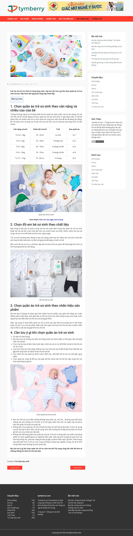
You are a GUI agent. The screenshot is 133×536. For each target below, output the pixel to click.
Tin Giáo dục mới (22, 461)
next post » (77, 468)
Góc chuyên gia (66, 19)
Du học (93, 85)
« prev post (14, 468)
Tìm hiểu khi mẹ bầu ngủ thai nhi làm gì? (105, 59)
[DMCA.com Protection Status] (97, 141)
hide (20, 99)
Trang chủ (12, 19)
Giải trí (93, 88)
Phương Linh (15, 84)
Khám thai (51, 19)
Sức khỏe (24, 19)
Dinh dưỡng (37, 19)
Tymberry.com (97, 122)
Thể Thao (94, 103)
